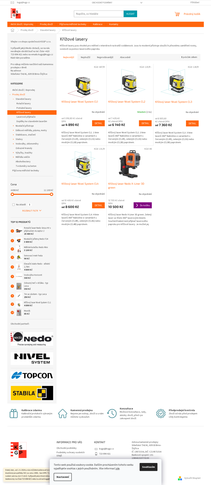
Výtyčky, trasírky (24, 152)
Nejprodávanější (105, 57)
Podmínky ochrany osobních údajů (71, 454)
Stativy (19, 139)
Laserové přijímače (26, 117)
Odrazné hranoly (24, 148)
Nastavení (63, 477)
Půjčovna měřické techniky (25, 170)
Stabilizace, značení (26, 134)
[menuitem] (22, 24)
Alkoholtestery (23, 161)
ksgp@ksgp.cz (106, 448)
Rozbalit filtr (30, 210)
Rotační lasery (24, 103)
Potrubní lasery (24, 108)
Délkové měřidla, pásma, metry (31, 130)
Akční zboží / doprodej (23, 90)
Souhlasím (148, 467)
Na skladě (23, 204)
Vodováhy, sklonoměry (27, 143)
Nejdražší (85, 57)
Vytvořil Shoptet (192, 478)
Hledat (130, 13)
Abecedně (125, 57)
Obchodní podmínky (102, 2)
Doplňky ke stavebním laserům (32, 121)
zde (118, 468)
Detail (98, 123)
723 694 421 (105, 453)
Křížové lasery (24, 112)
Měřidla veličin (23, 157)
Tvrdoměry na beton (26, 166)
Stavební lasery (23, 99)
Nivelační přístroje (25, 126)
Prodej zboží (18, 94)
